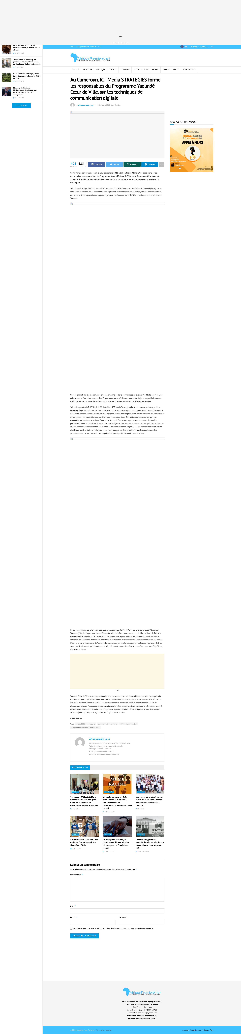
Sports (166, 70)
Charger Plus (21, 106)
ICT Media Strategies (128, 724)
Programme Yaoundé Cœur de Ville (86, 728)
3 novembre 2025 (143, 851)
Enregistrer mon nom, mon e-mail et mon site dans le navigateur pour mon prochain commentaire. (113, 929)
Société (112, 70)
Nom (73, 906)
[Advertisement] (120, 17)
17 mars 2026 (75, 848)
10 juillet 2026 (109, 811)
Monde (155, 70)
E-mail (73, 917)
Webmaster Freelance (104, 1030)
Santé (176, 70)
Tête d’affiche (189, 70)
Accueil (72, 47)
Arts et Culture (141, 70)
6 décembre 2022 (104, 105)
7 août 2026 (75, 809)
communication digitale (107, 724)
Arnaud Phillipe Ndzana (85, 724)
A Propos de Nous (83, 47)
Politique (100, 70)
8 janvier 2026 (109, 851)
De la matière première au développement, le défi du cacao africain (26, 47)
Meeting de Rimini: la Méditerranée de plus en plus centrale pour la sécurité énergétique (25, 91)
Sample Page (208, 1030)
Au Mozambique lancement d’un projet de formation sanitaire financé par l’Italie (84, 842)
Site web (122, 917)
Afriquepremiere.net (85, 105)
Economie (125, 70)
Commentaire (76, 874)
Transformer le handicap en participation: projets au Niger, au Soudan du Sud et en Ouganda (26, 61)
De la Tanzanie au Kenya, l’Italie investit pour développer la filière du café (27, 76)
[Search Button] (212, 47)
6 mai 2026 (140, 809)
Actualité (87, 70)
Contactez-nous (95, 47)
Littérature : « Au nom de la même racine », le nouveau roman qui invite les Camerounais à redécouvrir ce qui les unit (117, 802)
